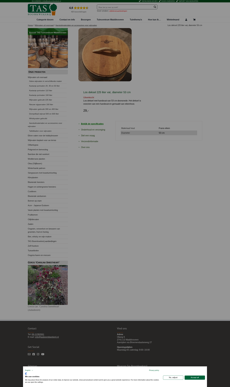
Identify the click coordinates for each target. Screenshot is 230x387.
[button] (29, 370)
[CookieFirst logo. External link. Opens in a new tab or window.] (26, 373)
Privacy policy (154, 370)
